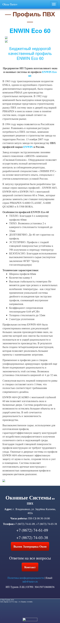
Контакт (30, 567)
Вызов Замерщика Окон (30, 546)
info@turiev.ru (30, 581)
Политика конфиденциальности (26, 577)
